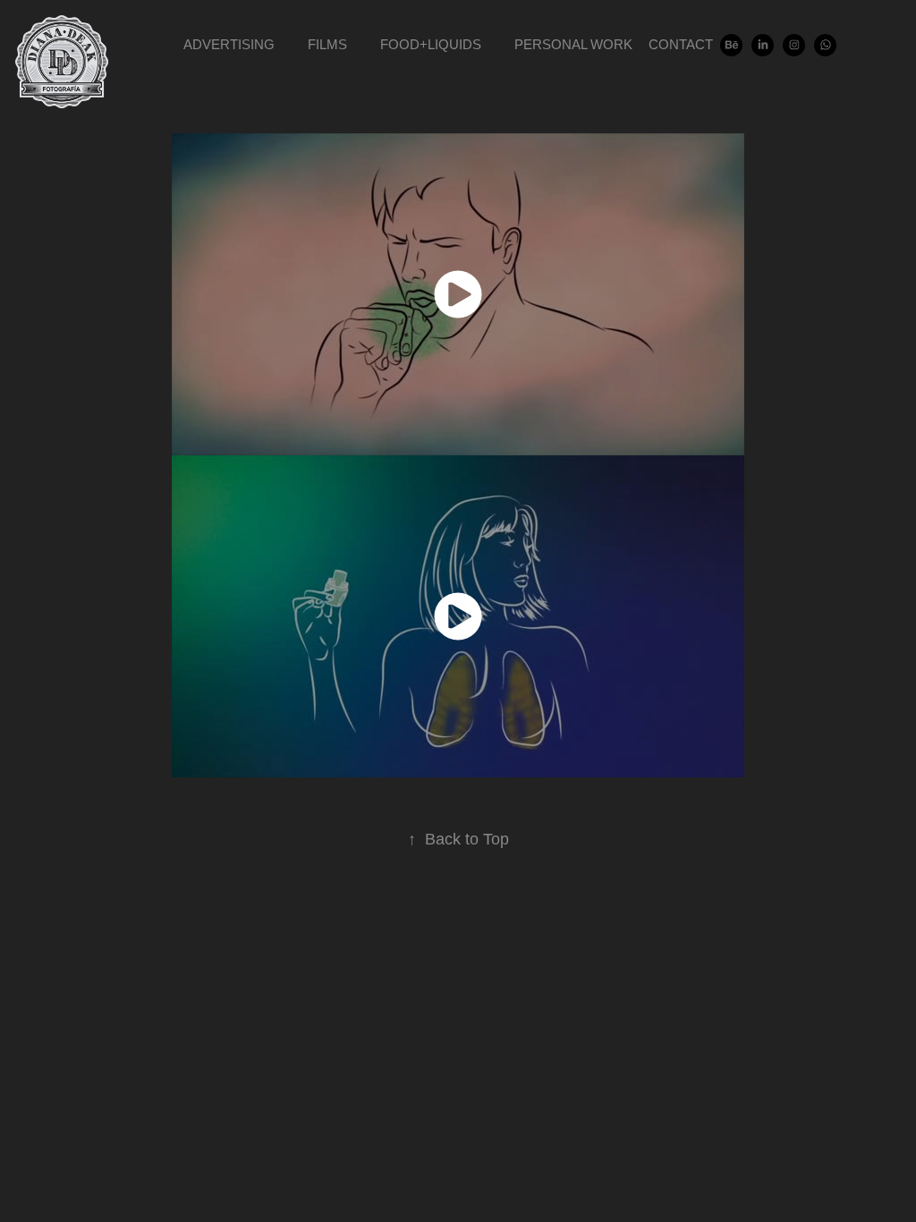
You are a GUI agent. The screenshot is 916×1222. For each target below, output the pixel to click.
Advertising (229, 44)
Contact (681, 44)
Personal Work (573, 44)
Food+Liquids (430, 44)
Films (327, 44)
